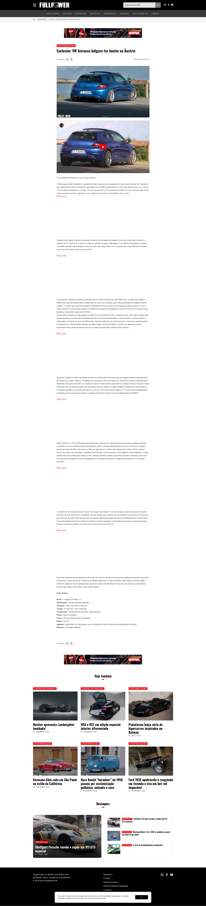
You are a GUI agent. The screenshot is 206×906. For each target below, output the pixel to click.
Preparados (110, 14)
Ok (141, 897)
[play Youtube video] (103, 147)
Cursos (155, 14)
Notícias (95, 14)
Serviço (124, 14)
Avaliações (53, 14)
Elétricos (81, 14)
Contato (107, 889)
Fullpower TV (140, 14)
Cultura (67, 14)
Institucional (110, 882)
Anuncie (108, 874)
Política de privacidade (115, 886)
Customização (41, 19)
